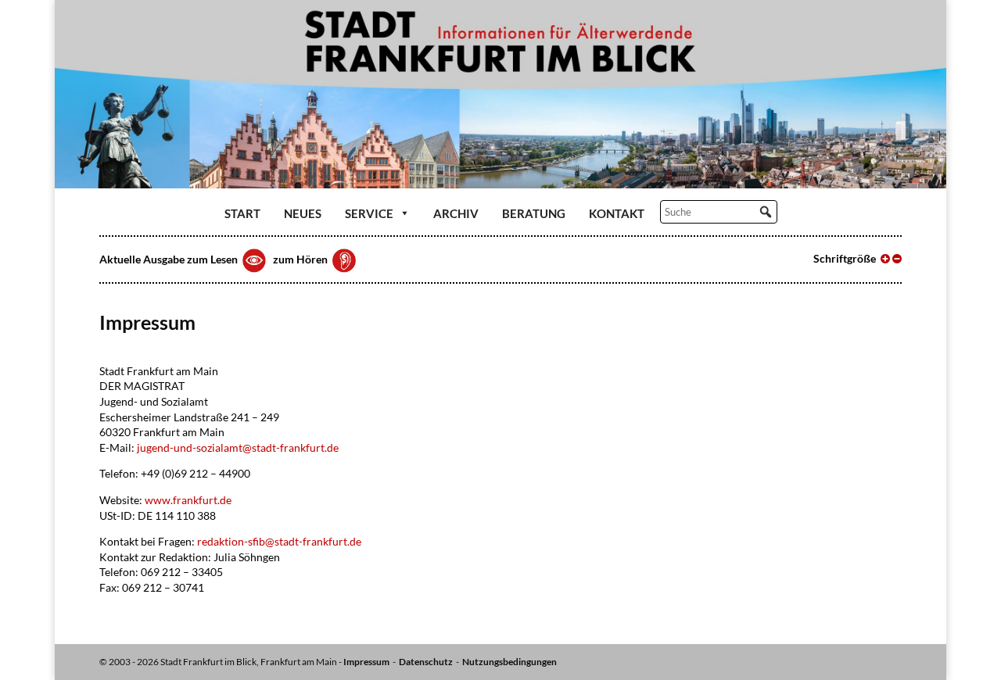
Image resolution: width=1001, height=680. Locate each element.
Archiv (456, 213)
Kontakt (616, 213)
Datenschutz (426, 661)
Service (369, 213)
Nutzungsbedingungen (509, 661)
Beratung (533, 213)
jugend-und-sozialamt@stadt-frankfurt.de (238, 447)
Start (242, 213)
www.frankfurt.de (188, 499)
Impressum (366, 661)
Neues (302, 213)
